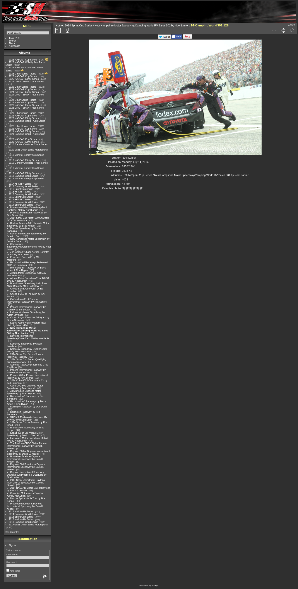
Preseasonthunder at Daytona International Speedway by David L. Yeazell (25, 506)
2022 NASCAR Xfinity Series (24, 118)
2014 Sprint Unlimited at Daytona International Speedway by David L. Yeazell (26, 483)
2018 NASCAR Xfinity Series (24, 173)
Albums (24, 52)
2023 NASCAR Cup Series (23, 102)
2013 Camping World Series (23, 522)
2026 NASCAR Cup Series (23, 59)
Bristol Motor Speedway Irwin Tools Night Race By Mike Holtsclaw (27, 284)
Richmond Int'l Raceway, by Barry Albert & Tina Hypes (26, 269)
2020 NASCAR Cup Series (23, 139)
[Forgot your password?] (45, 577)
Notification (14, 46)
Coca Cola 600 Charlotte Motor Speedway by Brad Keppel (25, 387)
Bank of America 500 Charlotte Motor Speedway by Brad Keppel (28, 224)
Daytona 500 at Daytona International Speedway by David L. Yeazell (28, 452)
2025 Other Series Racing (22, 86)
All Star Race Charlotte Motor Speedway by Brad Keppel (24, 392)
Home (59, 25)
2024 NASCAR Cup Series (23, 89)
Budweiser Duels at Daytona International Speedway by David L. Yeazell (25, 459)
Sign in (12, 545)
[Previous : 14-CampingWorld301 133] (283, 30)
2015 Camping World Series (23, 202)
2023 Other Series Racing (22, 113)
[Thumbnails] (274, 30)
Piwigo (155, 585)
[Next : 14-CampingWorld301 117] (292, 30)
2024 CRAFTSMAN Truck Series (26, 94)
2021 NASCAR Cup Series (23, 128)
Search (12, 40)
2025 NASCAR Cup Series (23, 76)
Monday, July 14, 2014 (135, 162)
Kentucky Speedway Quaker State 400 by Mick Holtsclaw (27, 350)
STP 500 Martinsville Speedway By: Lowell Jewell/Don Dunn (27, 418)
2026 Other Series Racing (22, 73)
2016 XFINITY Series (20, 191)
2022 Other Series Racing (22, 126)
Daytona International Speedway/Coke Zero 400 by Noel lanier (28, 337)
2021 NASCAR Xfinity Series (24, 131)
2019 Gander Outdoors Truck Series (28, 162)
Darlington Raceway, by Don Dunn (28, 406)
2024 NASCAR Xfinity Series (24, 92)
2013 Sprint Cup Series (21, 516)
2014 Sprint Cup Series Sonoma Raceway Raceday (25, 355)
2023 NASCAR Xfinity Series (24, 105)
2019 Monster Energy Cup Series (26, 155)
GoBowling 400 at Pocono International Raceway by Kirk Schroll (26, 300)
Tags (11, 38)
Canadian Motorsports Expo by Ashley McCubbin (25, 494)
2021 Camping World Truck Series (27, 134)
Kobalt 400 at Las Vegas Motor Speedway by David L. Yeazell (25, 434)
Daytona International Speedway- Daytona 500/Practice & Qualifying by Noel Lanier (26, 475)
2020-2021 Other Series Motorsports (28, 149)
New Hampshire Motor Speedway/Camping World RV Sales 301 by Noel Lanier (27, 330)
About (12, 43)
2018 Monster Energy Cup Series (26, 168)
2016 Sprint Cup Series (21, 189)
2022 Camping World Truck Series (27, 121)
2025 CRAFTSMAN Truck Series (26, 81)
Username (11, 554)
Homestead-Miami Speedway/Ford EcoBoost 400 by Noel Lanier (27, 208)
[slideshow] (67, 30)
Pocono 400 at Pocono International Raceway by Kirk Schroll (27, 376)
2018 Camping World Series (23, 176)
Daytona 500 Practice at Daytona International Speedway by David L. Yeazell (26, 467)
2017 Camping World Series (23, 186)
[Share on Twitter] (164, 38)
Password (11, 562)
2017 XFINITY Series (20, 183)
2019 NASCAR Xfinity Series (24, 160)
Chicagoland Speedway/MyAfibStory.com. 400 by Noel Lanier (29, 247)
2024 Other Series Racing (22, 100)
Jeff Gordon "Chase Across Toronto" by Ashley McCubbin (28, 253)
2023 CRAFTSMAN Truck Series (26, 107)
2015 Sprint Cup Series (21, 197)
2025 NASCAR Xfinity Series (24, 79)
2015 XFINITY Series (20, 199)
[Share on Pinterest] (187, 38)
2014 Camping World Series (23, 514)
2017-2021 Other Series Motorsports (28, 524)
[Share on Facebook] (176, 38)
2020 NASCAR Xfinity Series (24, 141)
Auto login (14, 571)
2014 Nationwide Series (21, 511)
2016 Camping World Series (23, 194)
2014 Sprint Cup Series (21, 204)
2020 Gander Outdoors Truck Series (28, 144)
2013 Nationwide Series (21, 519)
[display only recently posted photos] (47, 53)
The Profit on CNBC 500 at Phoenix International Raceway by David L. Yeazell (27, 446)
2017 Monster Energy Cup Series (26, 178)
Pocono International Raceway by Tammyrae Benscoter (26, 308)
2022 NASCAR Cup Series (23, 115)
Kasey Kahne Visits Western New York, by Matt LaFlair (26, 324)
